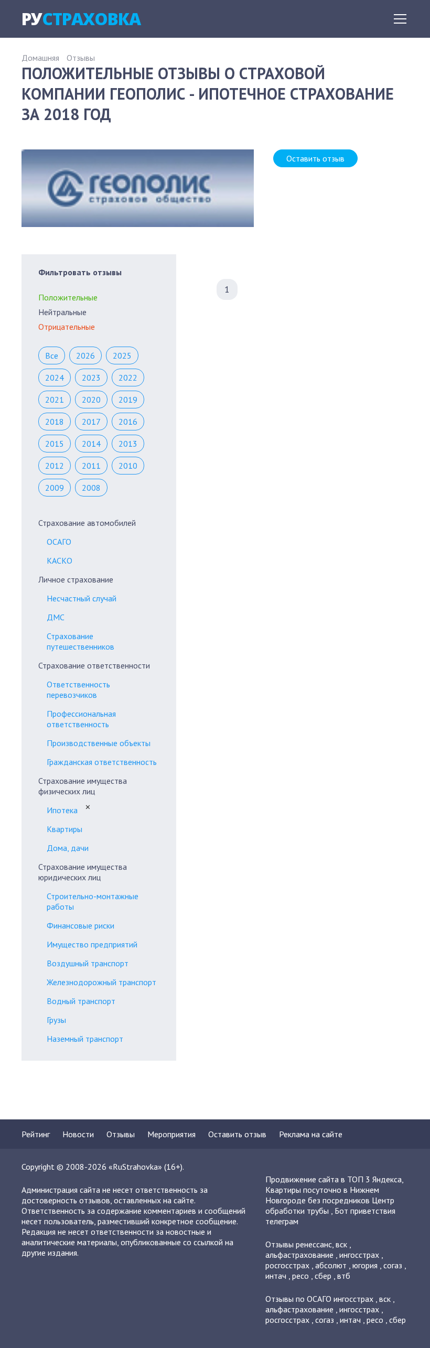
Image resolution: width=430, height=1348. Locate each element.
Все (51, 355)
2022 (128, 377)
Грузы (56, 1020)
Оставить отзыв (315, 158)
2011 (91, 465)
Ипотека (62, 810)
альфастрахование (299, 1254)
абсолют (331, 1265)
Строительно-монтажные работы (92, 901)
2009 (54, 487)
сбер (323, 1275)
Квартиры (64, 829)
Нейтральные (62, 312)
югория (365, 1265)
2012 (54, 465)
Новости (78, 1134)
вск (341, 1244)
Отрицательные (66, 326)
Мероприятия (171, 1134)
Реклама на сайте (310, 1134)
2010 (128, 465)
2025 (122, 355)
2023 (91, 377)
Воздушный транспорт (87, 963)
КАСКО (59, 560)
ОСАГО (59, 541)
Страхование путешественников (80, 641)
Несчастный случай (81, 598)
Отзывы (81, 57)
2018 (54, 421)
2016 (128, 421)
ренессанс (314, 1244)
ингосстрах (359, 1254)
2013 (128, 443)
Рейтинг (36, 1134)
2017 (91, 421)
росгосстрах (287, 1265)
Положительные (68, 297)
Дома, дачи (68, 848)
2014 (91, 443)
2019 (128, 399)
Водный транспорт (81, 1001)
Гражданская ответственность (102, 762)
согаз (392, 1265)
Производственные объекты (98, 743)
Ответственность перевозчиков (78, 689)
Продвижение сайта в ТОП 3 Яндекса (333, 1179)
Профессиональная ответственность (81, 718)
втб (343, 1275)
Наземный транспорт (85, 1038)
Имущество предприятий (92, 944)
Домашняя (40, 57)
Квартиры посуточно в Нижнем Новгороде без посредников (322, 1194)
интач (275, 1275)
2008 (91, 487)
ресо (300, 1275)
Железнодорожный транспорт (101, 982)
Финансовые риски (80, 925)
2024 (54, 377)
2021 (54, 399)
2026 (85, 355)
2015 (54, 443)
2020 (91, 399)
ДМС (55, 617)
